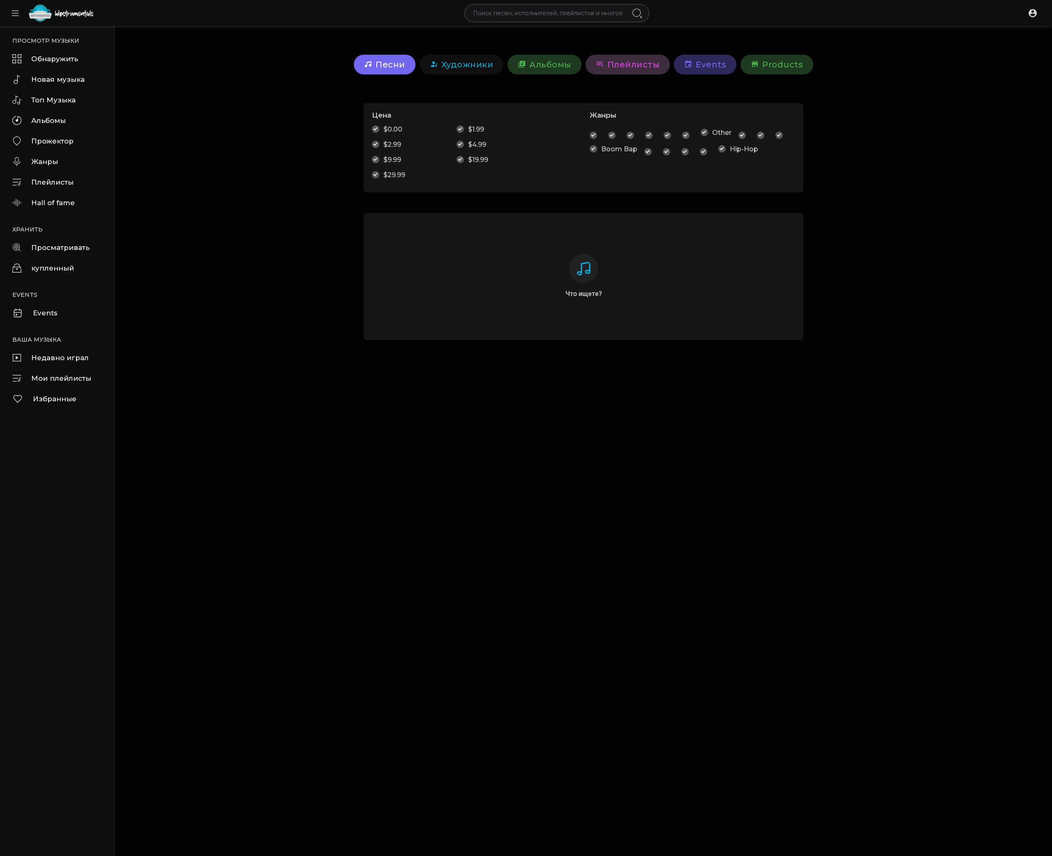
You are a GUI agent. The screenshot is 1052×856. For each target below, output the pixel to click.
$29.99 (394, 175)
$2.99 (392, 144)
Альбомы (48, 120)
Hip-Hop (744, 149)
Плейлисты (52, 182)
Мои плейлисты (61, 378)
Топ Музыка (53, 100)
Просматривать (60, 247)
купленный (52, 268)
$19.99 (478, 160)
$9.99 (392, 160)
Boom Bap (619, 149)
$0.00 (392, 129)
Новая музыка (58, 79)
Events (45, 313)
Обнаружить (54, 59)
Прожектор (52, 141)
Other (721, 132)
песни (390, 64)
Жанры (44, 161)
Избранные (54, 399)
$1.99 (476, 129)
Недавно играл (60, 358)
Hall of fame (53, 203)
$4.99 (477, 144)
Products (782, 64)
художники (467, 64)
